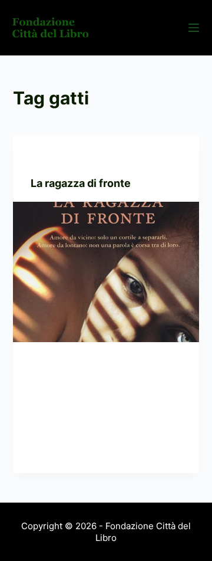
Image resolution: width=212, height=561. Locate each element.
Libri (91, 158)
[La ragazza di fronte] (106, 272)
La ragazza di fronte (81, 183)
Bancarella (55, 158)
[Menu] (193, 27)
